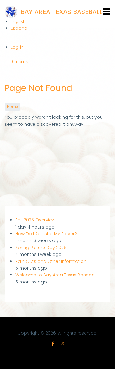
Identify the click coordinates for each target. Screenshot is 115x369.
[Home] (11, 12)
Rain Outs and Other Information (50, 261)
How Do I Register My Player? (46, 234)
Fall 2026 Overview (35, 220)
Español (19, 28)
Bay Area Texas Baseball (62, 12)
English (18, 21)
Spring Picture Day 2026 (41, 247)
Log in (17, 47)
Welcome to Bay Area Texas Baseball (56, 275)
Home (12, 106)
